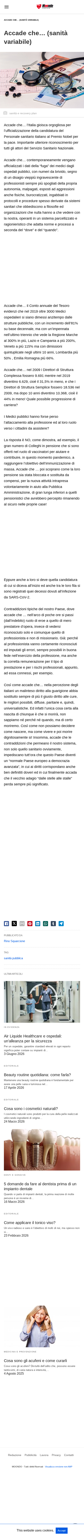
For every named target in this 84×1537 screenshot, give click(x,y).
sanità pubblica (13, 958)
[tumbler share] (53, 923)
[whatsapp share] (45, 923)
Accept (62, 1530)
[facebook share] (6, 923)
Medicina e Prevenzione (20, 1352)
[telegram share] (61, 923)
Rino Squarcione (14, 941)
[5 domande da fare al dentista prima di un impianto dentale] (42, 1150)
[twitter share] (14, 923)
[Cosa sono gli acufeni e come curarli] (42, 1326)
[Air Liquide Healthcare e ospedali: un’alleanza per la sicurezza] (42, 1002)
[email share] (22, 923)
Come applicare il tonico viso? (29, 1222)
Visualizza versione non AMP (58, 1466)
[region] (42, 268)
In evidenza (12, 1027)
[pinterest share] (29, 923)
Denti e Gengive (15, 1175)
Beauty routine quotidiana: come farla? (37, 1075)
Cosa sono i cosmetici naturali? (31, 1108)
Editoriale (11, 1066)
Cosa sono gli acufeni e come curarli (35, 1360)
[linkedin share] (37, 923)
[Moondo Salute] (45, 6)
